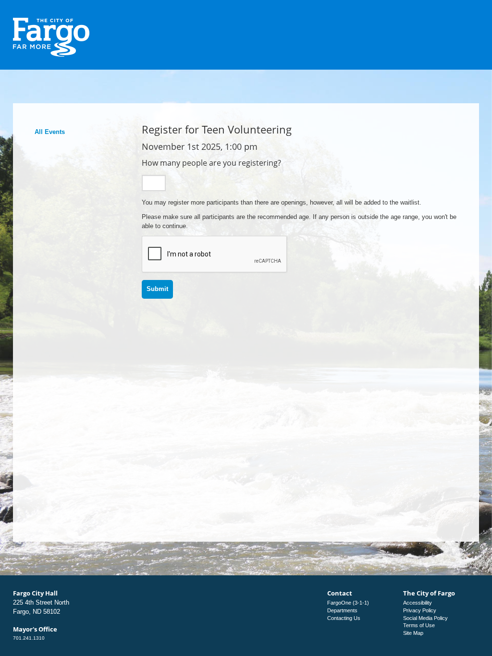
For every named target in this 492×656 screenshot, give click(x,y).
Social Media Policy (425, 618)
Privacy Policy (419, 610)
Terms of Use (419, 625)
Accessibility (417, 603)
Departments (342, 610)
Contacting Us (343, 618)
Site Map (413, 633)
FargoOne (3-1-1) (348, 603)
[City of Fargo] (51, 21)
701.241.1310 (29, 638)
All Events (50, 131)
